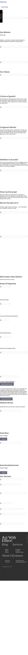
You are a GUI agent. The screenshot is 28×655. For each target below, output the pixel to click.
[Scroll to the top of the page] (0, 581)
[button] (25, 7)
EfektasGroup (3, 1)
